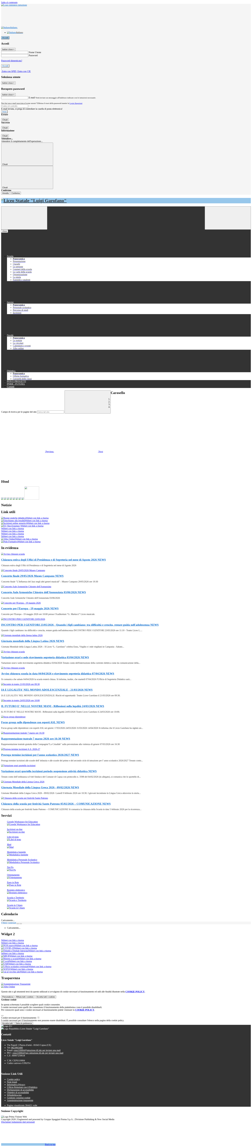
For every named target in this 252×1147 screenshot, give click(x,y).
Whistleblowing (14, 1095)
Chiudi (5, 120)
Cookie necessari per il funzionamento (19, 1018)
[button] (27, 451)
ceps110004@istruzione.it (37, 1050)
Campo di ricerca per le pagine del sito (18, 412)
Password (33, 55)
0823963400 (17, 1047)
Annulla (5, 193)
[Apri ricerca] (228, 218)
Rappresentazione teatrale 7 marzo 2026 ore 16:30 (35, 738)
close (4, 231)
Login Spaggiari (76, 103)
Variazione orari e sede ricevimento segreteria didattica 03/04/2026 (45, 657)
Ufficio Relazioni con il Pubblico (22, 1087)
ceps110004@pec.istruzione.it (38, 1053)
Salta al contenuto (9, 2)
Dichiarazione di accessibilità (20, 1090)
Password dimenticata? (11, 60)
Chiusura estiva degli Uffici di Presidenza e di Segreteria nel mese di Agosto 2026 (53, 559)
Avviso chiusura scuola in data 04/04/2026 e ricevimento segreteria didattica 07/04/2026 (57, 673)
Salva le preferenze (24, 1023)
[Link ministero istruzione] (14, 5)
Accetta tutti (45, 997)
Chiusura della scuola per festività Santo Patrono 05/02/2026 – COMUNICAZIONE (56, 803)
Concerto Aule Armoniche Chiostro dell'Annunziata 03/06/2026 (43, 592)
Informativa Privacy (16, 1084)
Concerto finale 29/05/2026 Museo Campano (32, 575)
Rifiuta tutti (25, 997)
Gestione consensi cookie (18, 1097)
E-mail (32, 97)
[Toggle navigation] (24, 218)
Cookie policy (13, 1079)
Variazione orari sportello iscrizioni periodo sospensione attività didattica (49, 771)
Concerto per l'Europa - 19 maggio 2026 (30, 608)
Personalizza (7, 997)
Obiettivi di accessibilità (18, 1092)
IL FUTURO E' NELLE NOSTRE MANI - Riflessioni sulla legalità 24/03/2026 (52, 706)
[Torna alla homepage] (126, 200)
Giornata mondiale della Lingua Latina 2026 (32, 641)
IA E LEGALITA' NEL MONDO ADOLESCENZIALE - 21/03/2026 (47, 689)
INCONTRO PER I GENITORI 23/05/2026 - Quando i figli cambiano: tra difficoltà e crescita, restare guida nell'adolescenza (80, 624)
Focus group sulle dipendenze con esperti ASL (33, 722)
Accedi (5, 38)
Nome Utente (35, 52)
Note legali (12, 1082)
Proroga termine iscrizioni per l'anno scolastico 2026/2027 (40, 754)
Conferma (16, 193)
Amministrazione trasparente (20, 1100)
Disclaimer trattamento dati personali (18, 1122)
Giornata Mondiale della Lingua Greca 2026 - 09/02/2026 (40, 787)
